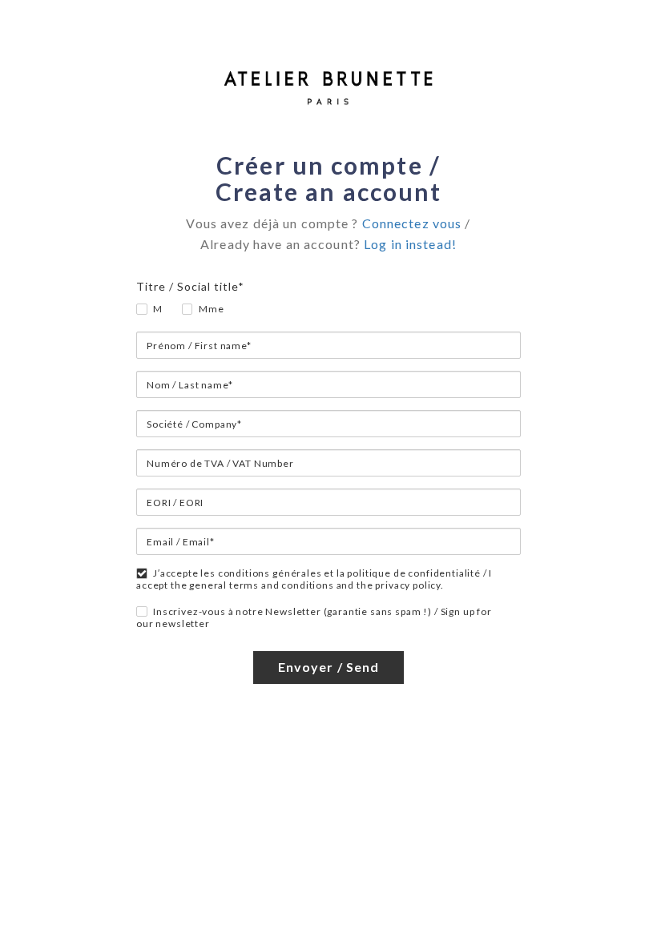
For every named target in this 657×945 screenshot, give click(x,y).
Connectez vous (412, 223)
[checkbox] (137, 606)
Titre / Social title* (190, 286)
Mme (211, 309)
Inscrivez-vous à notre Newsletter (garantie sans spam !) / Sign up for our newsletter (314, 617)
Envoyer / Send (329, 666)
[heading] (328, 178)
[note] (328, 244)
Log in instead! (410, 243)
